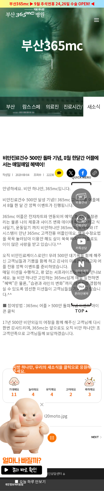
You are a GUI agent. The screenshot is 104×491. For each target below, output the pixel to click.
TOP (79, 310)
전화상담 (81, 225)
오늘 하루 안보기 (32, 481)
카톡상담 (81, 248)
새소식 (93, 107)
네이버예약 (81, 271)
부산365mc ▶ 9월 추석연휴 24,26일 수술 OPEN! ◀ (52, 4)
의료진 (52, 107)
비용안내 (81, 202)
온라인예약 (81, 294)
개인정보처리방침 (14, 484)
